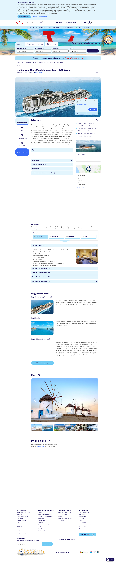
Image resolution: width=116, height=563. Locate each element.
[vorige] (34, 399)
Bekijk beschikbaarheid (81, 104)
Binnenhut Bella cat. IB (39, 245)
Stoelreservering (62, 514)
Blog (18, 522)
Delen (93, 114)
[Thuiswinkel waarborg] (84, 552)
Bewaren (81, 114)
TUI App (40, 512)
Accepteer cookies (24, 16)
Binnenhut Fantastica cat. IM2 (41, 272)
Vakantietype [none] (22, 48)
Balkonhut (71, 236)
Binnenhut (39, 236)
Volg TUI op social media (67, 539)
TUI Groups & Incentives (23, 512)
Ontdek (92, 109)
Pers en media (82, 514)
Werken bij (84, 534)
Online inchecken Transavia (45, 514)
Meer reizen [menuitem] (52, 44)
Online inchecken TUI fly (64, 512)
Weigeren (35, 16)
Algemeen (35, 150)
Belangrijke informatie (39, 164)
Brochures (19, 514)
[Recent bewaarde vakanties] (85, 23)
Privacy (81, 520)
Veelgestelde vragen (22, 532)
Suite (85, 236)
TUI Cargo (61, 520)
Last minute (20, 518)
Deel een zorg (82, 531)
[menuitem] (94, 23)
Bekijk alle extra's (42, 531)
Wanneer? (57, 48)
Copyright (81, 518)
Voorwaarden (82, 516)
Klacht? (81, 528)
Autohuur (40, 522)
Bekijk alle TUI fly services (65, 518)
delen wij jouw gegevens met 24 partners (51, 7)
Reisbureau (20, 530)
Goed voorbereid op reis (44, 518)
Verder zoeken (22, 66)
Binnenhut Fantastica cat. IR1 (41, 277)
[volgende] (94, 399)
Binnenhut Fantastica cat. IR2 (41, 281)
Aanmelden (47, 544)
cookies (40, 4)
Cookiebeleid (82, 522)
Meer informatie (43, 16)
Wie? (73, 48)
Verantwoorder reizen (22, 516)
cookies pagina (21, 12)
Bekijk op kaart (39, 72)
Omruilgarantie (69, 27)
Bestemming (40, 48)
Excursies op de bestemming (45, 516)
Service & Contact (62, 552)
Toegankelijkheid (83, 526)
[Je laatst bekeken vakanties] (81, 23)
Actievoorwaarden (21, 520)
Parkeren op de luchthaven (45, 524)
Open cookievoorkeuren (85, 524)
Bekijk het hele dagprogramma (42, 363)
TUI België (19, 526)
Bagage (60, 516)
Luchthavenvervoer (43, 526)
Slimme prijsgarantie (83, 27)
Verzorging (35, 160)
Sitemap (19, 524)
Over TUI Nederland (84, 512)
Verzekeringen (41, 520)
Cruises (40, 44)
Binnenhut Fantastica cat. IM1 (41, 268)
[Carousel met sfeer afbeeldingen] (42, 307)
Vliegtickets (30, 44)
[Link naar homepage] (19, 23)
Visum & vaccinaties (43, 528)
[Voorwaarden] (94, 552)
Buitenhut (55, 236)
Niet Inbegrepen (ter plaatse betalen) (43, 173)
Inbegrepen (35, 168)
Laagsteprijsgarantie (54, 27)
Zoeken (93, 50)
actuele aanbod (41, 446)
